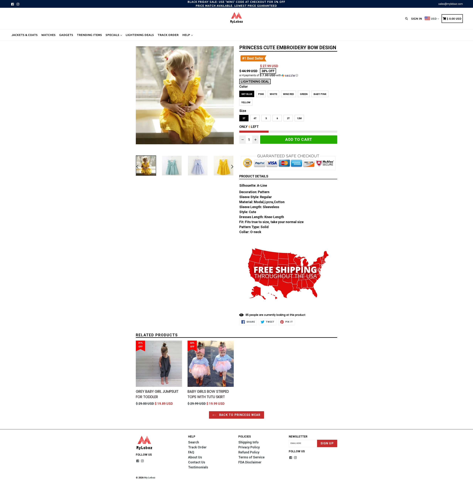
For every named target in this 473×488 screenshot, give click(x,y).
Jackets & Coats (25, 34)
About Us (195, 457)
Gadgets (66, 34)
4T (255, 118)
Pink (261, 94)
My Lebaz (149, 477)
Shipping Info (248, 442)
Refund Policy (248, 452)
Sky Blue (246, 94)
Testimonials (198, 467)
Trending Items (89, 34)
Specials (113, 34)
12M (299, 118)
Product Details (253, 176)
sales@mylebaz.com (450, 3)
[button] (288, 75)
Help (186, 34)
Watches (48, 34)
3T (244, 118)
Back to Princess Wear (239, 415)
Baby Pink (320, 94)
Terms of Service (251, 457)
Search (193, 442)
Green (304, 94)
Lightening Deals (140, 34)
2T (288, 118)
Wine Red (288, 94)
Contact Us (196, 462)
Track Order (168, 34)
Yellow (245, 102)
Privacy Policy (249, 447)
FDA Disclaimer (249, 462)
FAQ (191, 452)
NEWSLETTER (298, 436)
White (273, 94)
